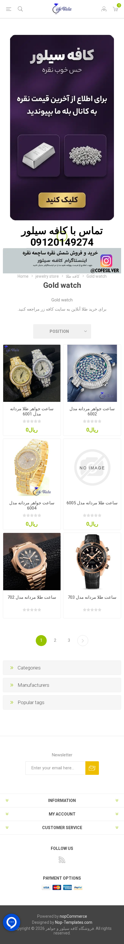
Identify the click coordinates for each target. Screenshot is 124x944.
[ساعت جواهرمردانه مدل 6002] (92, 373)
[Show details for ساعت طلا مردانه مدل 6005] (92, 467)
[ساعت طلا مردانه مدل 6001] (32, 373)
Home (23, 276)
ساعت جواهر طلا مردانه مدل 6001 (32, 411)
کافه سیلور (44, 230)
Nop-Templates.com (73, 922)
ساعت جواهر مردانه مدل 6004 (32, 505)
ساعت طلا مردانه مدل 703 (92, 597)
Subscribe (92, 768)
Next (82, 640)
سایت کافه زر (52, 309)
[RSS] (62, 859)
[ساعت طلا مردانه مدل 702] (32, 561)
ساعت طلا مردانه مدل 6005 (92, 502)
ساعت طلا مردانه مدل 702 (31, 597)
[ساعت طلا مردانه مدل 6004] (32, 467)
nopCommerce (73, 916)
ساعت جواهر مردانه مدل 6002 (92, 411)
